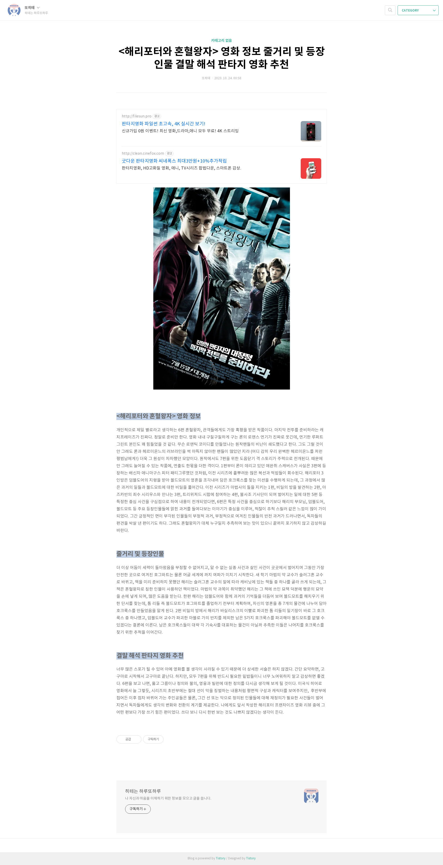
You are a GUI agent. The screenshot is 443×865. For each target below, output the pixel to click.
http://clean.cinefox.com (143, 154)
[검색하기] (390, 10)
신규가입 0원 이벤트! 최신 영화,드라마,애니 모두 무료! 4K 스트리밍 (180, 131)
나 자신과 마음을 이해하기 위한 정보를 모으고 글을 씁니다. (168, 799)
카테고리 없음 (221, 40)
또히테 (30, 8)
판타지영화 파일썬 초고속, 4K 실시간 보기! (163, 124)
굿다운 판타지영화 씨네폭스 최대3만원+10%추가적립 (174, 161)
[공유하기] (136, 739)
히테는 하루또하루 (143, 791)
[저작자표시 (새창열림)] (166, 739)
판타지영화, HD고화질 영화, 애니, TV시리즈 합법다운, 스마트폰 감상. (181, 168)
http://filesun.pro (137, 116)
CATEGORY (410, 10)
